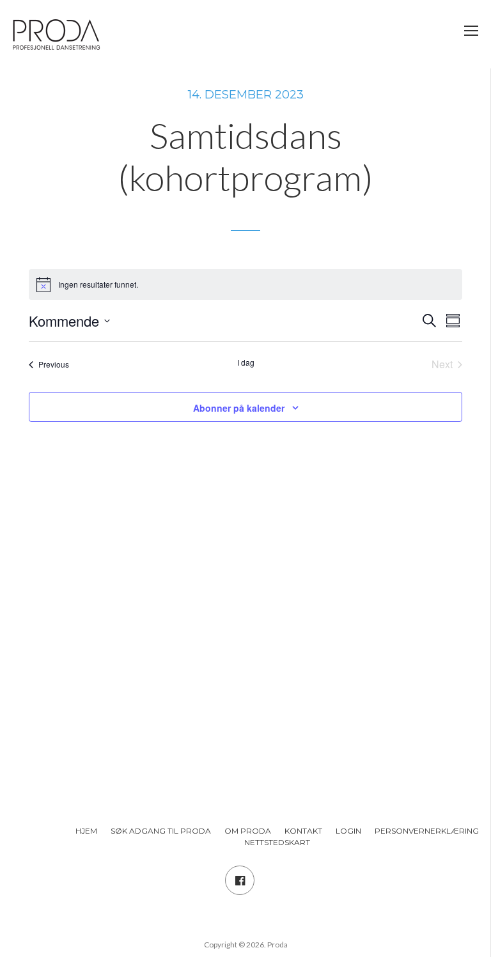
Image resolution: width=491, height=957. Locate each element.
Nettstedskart (277, 842)
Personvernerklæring (427, 831)
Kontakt (303, 831)
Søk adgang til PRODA (161, 831)
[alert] (245, 284)
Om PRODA (247, 831)
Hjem (86, 831)
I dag (245, 362)
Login (348, 831)
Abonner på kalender (238, 407)
